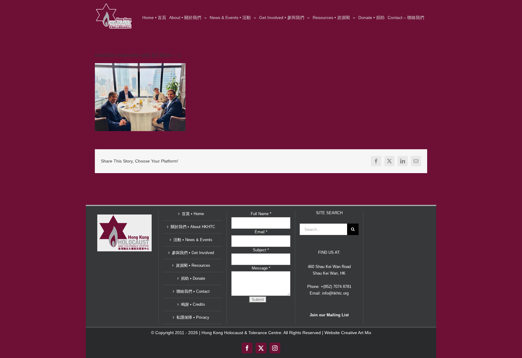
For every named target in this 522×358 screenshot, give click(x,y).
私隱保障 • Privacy (192, 317)
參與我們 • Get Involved (193, 252)
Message (261, 268)
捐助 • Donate (193, 278)
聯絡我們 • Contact (193, 291)
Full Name (261, 213)
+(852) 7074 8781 (336, 286)
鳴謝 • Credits (193, 304)
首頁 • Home (193, 213)
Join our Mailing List (329, 315)
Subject (261, 250)
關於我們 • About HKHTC (193, 226)
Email (261, 232)
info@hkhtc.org (335, 293)
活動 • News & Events (192, 239)
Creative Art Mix (356, 332)
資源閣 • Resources (193, 265)
